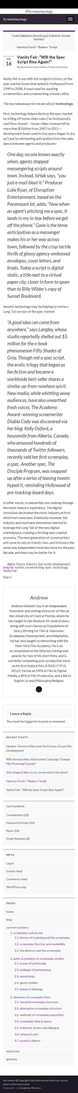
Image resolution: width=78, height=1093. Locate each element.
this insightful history (48, 79)
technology (60, 567)
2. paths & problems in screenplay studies (37, 958)
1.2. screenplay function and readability (40, 944)
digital (11, 564)
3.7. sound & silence (27, 1040)
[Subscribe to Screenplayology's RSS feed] (5, 3)
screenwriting (34, 567)
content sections (17, 927)
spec (48, 567)
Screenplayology (15, 19)
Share (7, 577)
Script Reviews (16, 838)
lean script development (54, 564)
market (19, 567)
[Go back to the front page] (39, 11)
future (20, 564)
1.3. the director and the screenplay (38, 950)
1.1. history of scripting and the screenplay (42, 937)
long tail (8, 567)
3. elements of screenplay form (30, 997)
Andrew (25, 67)
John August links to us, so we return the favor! (37, 772)
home (10, 911)
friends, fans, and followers (50, 542)
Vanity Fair (10, 570)
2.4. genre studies (26, 982)
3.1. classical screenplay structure (36, 1002)
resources (12, 1051)
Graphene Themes (30, 1087)
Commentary (39, 67)
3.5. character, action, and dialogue (37, 1027)
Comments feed (16, 879)
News (10, 830)
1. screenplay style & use (26, 933)
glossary (11, 1059)
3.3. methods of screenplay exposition (39, 1015)
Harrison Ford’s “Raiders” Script (37, 47)
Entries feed (14, 871)
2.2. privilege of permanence (33, 970)
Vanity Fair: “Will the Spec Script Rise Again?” (35, 790)
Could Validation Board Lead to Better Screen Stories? (41, 37)
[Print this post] (71, 69)
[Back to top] (68, 1083)
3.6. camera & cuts (26, 1034)
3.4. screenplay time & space (33, 1021)
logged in (31, 721)
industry (31, 564)
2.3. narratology (25, 976)
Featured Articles (58, 67)
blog (9, 919)
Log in (10, 863)
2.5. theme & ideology (29, 989)
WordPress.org (16, 887)
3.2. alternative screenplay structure (38, 1008)
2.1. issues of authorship (30, 963)
